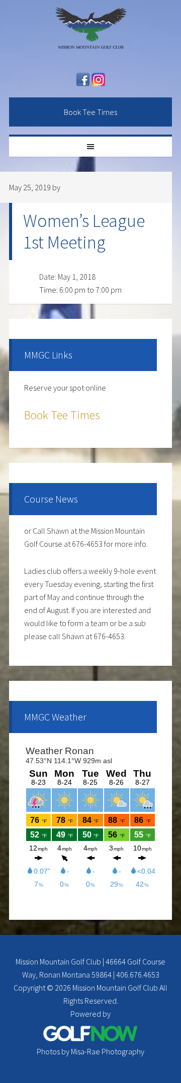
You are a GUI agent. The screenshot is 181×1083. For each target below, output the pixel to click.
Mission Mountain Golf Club (90, 33)
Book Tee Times (90, 112)
